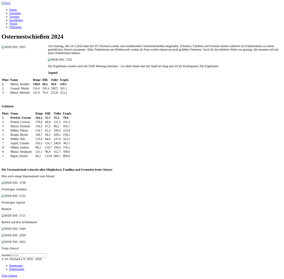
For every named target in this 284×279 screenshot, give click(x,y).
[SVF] (6, 3)
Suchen (6, 255)
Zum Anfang (9, 275)
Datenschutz (16, 269)
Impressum (16, 265)
